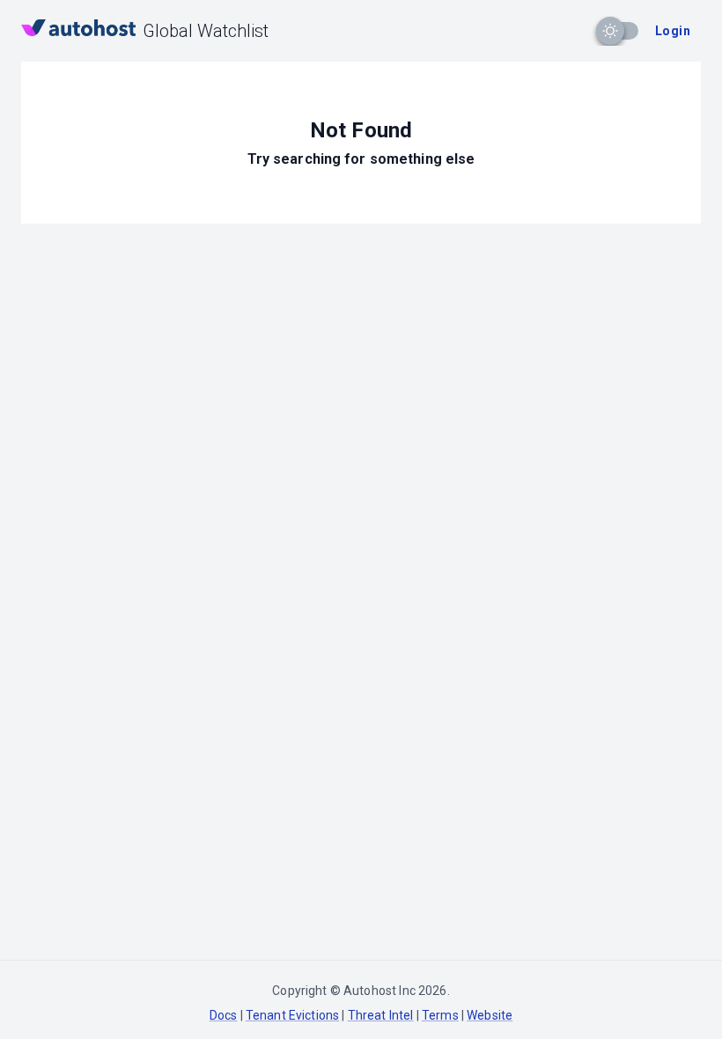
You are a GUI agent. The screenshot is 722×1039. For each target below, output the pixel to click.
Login (672, 31)
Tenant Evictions (292, 1015)
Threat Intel (381, 1015)
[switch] (610, 31)
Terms (440, 1015)
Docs (224, 1015)
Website (489, 1015)
